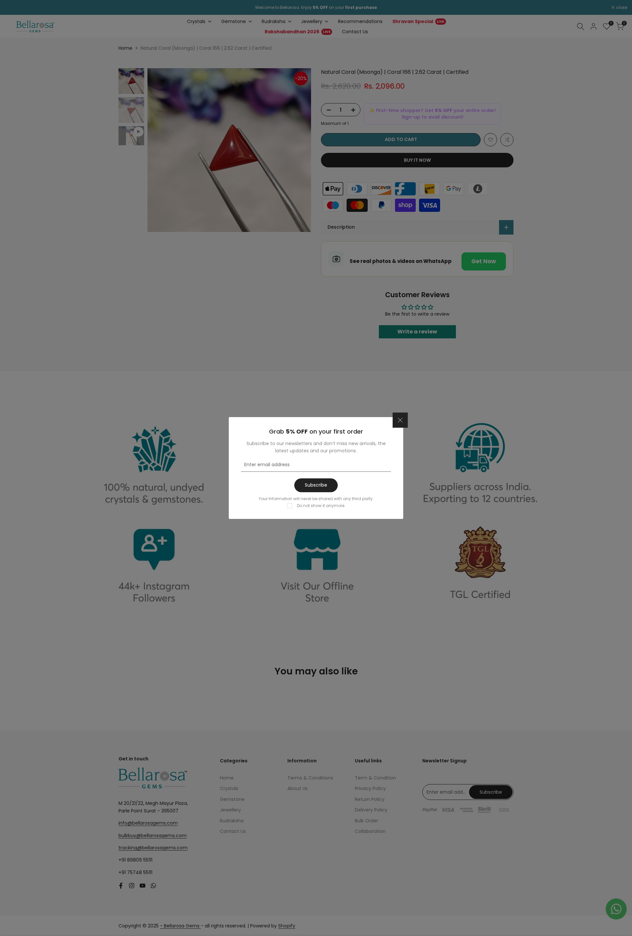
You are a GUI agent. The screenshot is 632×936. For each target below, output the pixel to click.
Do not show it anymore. (321, 505)
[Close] (400, 420)
